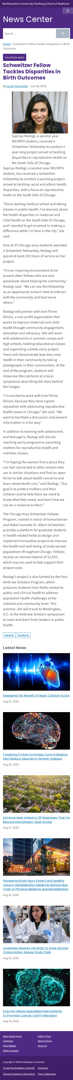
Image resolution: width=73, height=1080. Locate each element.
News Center (28, 19)
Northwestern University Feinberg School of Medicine (35, 4)
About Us (42, 1046)
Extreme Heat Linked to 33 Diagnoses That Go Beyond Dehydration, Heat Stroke (36, 820)
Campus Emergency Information (19, 1074)
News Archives (45, 1041)
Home (6, 44)
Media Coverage (10, 1050)
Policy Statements (47, 1074)
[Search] (62, 33)
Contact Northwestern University (19, 1068)
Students (23, 635)
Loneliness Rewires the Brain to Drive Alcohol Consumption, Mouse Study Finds (35, 950)
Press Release (9, 1046)
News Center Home (12, 1036)
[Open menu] (68, 10)
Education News (14, 57)
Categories (8, 1041)
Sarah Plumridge (17, 86)
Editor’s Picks (44, 1036)
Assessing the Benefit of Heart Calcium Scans (36, 696)
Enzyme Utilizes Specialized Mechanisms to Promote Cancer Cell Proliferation (32, 1013)
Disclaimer (43, 1068)
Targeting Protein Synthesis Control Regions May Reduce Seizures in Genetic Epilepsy (35, 757)
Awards (9, 635)
